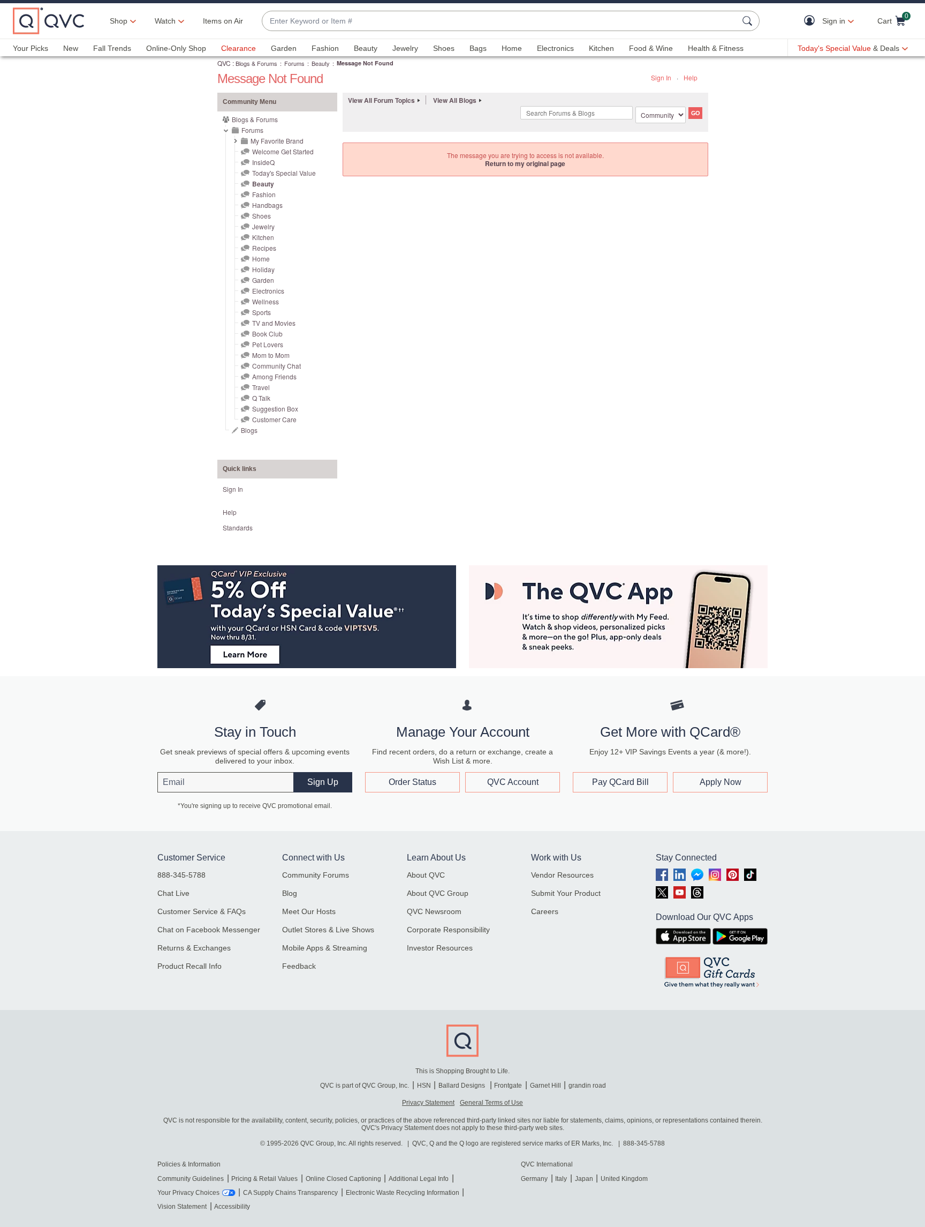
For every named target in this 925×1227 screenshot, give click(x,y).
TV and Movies (273, 322)
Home (512, 48)
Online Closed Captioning (343, 1179)
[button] (812, 21)
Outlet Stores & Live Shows (328, 929)
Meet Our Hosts (309, 911)
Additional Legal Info (419, 1179)
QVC (224, 63)
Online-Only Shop (176, 48)
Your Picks (30, 48)
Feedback (299, 966)
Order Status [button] (412, 782)
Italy (561, 1179)
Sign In (661, 77)
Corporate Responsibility (448, 929)
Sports (261, 312)
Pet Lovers (267, 344)
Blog (289, 893)
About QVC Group (437, 893)
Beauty (365, 48)
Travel (261, 387)
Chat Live (173, 893)
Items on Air (223, 21)
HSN (424, 1085)
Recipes (264, 247)
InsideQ (263, 162)
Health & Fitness (716, 48)
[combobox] (500, 21)
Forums (294, 63)
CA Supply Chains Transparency (290, 1192)
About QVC (426, 875)
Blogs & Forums (256, 63)
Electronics (555, 48)
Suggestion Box (275, 408)
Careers (544, 911)
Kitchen (601, 48)
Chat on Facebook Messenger (208, 929)
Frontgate (508, 1085)
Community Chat (276, 365)
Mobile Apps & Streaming (324, 948)
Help (690, 77)
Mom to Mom (271, 355)
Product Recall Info (189, 966)
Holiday (263, 269)
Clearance (238, 48)
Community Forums (315, 875)
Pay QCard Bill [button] (620, 782)
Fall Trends (112, 48)
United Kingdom (624, 1179)
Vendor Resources (562, 875)
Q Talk (261, 397)
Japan (584, 1179)
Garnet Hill (545, 1085)
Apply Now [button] (720, 782)
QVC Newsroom (434, 911)
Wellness (265, 301)
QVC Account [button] (513, 782)
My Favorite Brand (277, 140)
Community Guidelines (190, 1179)
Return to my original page (525, 163)
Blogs (249, 430)
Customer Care (274, 419)
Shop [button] (118, 21)
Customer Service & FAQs (201, 911)
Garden (284, 48)
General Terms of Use (491, 1102)
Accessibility (232, 1206)
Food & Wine (651, 48)
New (70, 48)
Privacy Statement (428, 1102)
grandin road (587, 1085)
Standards (238, 527)
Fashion (325, 48)
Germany (534, 1179)
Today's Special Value (284, 172)
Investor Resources (440, 948)
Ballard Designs (462, 1085)
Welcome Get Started (283, 151)
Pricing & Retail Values (264, 1179)
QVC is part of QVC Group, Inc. (364, 1085)
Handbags (267, 205)
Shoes (443, 48)
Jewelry (405, 48)
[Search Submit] (749, 21)
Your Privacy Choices (188, 1192)
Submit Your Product (566, 893)
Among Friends (274, 376)
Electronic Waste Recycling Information (402, 1192)
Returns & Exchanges (194, 948)
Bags (478, 48)
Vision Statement (182, 1206)
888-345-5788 (181, 875)
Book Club (267, 333)
